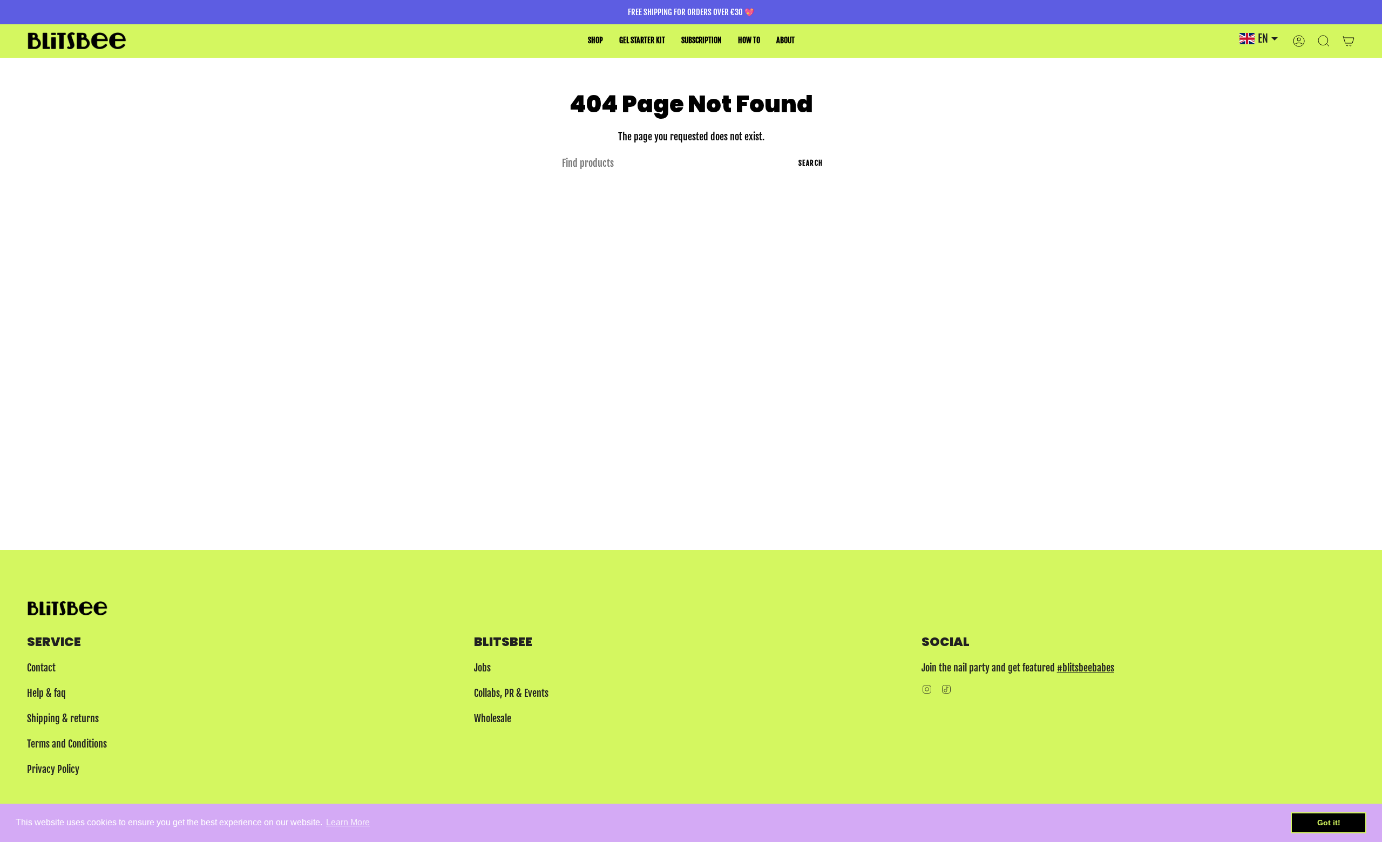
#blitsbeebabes (1085, 667)
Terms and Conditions (67, 743)
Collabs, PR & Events (511, 693)
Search (810, 163)
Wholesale (492, 718)
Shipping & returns (63, 718)
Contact (41, 667)
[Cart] (1348, 40)
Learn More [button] (348, 822)
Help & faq (46, 693)
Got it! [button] (1328, 822)
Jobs (482, 667)
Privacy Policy (53, 769)
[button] (595, 40)
